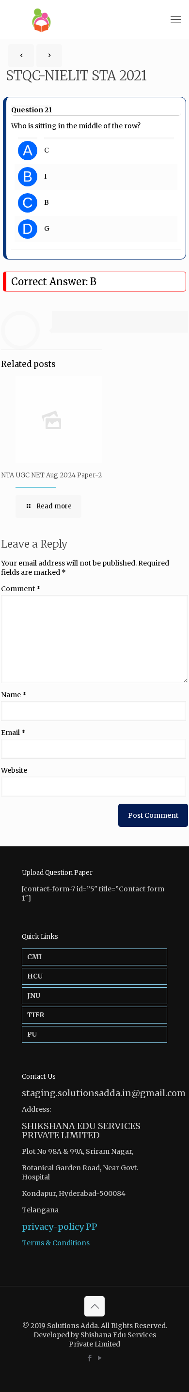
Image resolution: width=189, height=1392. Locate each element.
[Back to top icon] (94, 1306)
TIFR (35, 1014)
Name (14, 694)
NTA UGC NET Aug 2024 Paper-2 (51, 475)
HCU (35, 976)
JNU (33, 995)
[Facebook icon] (89, 1357)
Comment (21, 588)
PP (91, 1226)
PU (32, 1034)
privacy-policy (53, 1226)
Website (14, 770)
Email (13, 732)
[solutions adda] (94, 19)
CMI (34, 956)
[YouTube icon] (99, 1357)
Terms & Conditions (56, 1243)
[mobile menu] (176, 19)
